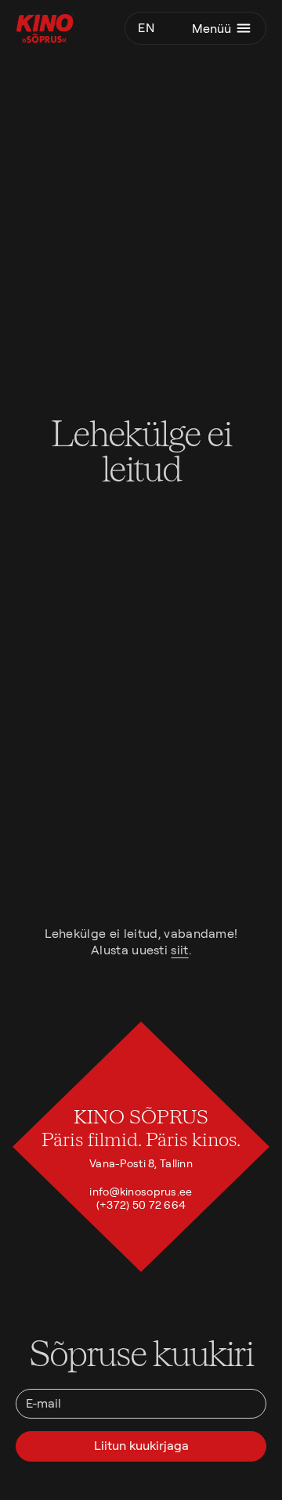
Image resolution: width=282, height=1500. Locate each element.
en (146, 27)
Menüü (211, 28)
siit (179, 950)
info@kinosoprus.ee (140, 1191)
